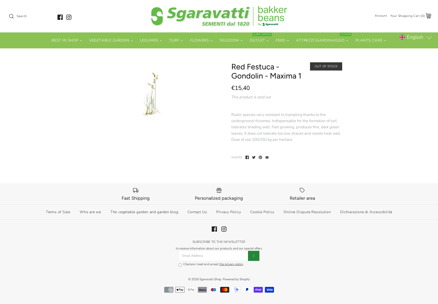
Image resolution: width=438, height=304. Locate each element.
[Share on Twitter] (254, 157)
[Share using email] (267, 157)
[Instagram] (68, 17)
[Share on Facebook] (247, 157)
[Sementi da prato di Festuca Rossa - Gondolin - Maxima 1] (151, 96)
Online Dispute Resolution (307, 212)
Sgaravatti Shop (210, 279)
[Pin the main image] (260, 157)
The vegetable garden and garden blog (144, 212)
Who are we (90, 212)
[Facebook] (60, 17)
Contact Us (197, 212)
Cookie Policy (262, 212)
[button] (416, 37)
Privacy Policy (228, 212)
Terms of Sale (58, 212)
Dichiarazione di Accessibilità (366, 212)
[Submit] (253, 256)
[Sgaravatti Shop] (219, 7)
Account (381, 15)
